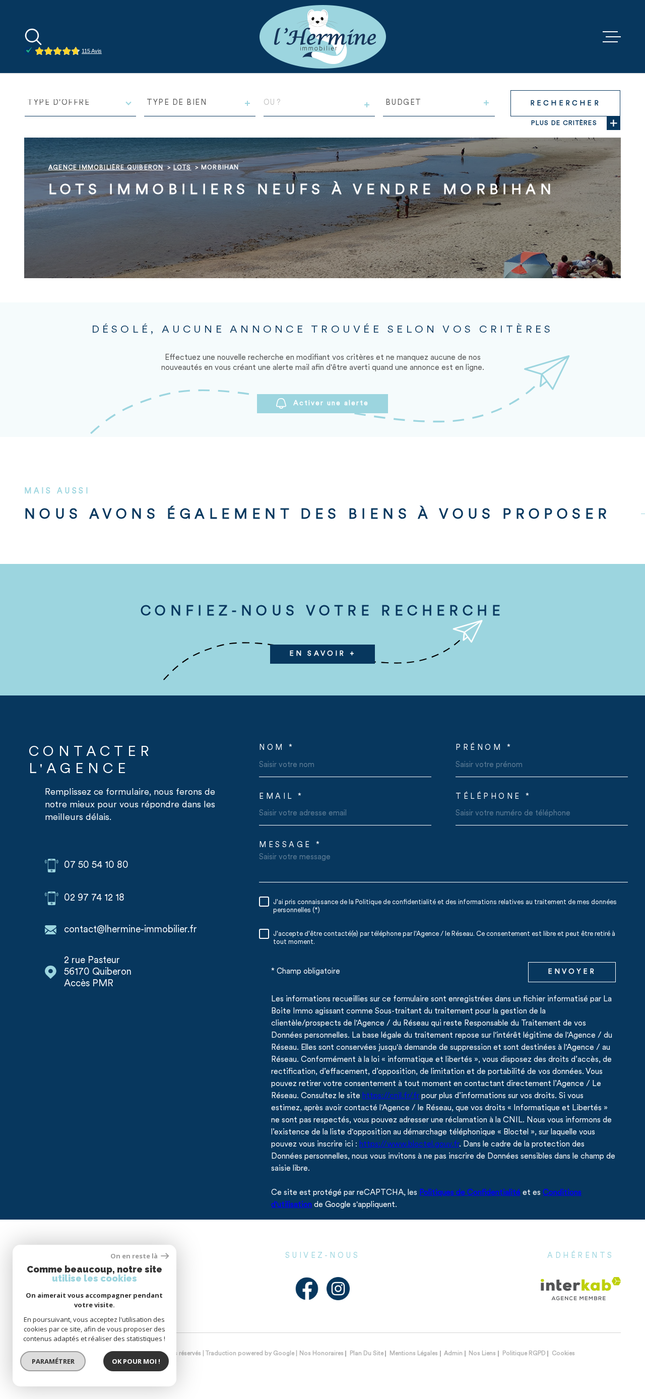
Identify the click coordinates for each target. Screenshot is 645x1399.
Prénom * (484, 748)
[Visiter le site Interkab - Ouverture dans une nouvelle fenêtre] (581, 1288)
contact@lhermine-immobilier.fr (130, 930)
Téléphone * (494, 797)
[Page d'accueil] (323, 37)
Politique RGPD (524, 1354)
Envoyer (572, 972)
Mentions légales (414, 1354)
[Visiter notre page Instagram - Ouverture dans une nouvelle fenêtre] (338, 1288)
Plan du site (366, 1354)
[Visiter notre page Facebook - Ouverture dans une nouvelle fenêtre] (306, 1288)
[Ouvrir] (33, 37)
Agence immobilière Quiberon (105, 168)
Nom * (277, 748)
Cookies (563, 1354)
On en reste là (134, 1256)
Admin (453, 1354)
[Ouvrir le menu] (612, 37)
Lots (182, 168)
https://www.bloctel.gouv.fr (409, 1144)
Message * (290, 845)
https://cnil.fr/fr (390, 1096)
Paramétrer (53, 1361)
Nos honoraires (321, 1354)
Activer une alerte (331, 403)
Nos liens (482, 1354)
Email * (281, 797)
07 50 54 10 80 (96, 865)
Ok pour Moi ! (136, 1361)
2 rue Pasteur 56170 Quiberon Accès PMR (98, 972)
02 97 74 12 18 (94, 898)
